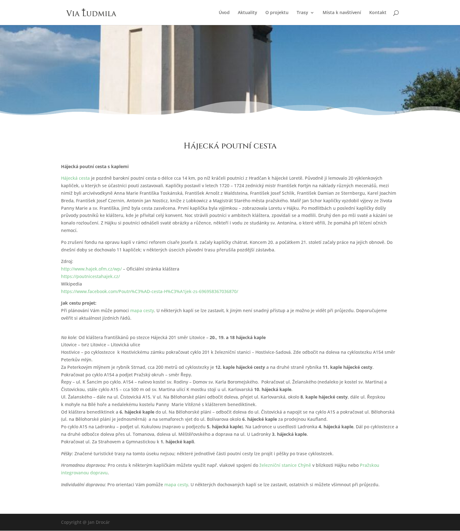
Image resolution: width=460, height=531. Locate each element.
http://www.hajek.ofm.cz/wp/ (91, 269)
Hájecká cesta (75, 178)
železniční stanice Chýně (285, 465)
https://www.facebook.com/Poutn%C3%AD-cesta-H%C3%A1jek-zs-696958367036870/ (149, 291)
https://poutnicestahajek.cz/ (90, 276)
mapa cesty (142, 310)
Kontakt (377, 12)
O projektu (277, 12)
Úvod (224, 12)
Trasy (302, 12)
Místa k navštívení (342, 12)
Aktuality (247, 12)
